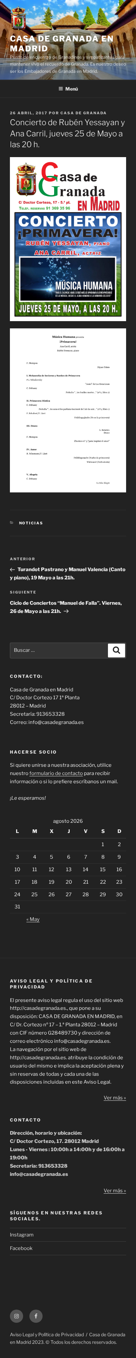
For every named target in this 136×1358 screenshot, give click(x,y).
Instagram (22, 1235)
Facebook (21, 1248)
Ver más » (115, 1098)
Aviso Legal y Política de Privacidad (47, 1334)
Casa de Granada (83, 113)
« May (33, 919)
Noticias (31, 523)
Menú (71, 89)
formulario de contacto (56, 773)
